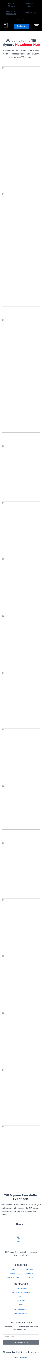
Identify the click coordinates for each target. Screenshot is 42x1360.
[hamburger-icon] (36, 26)
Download (22, 185)
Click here (21, 1224)
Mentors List (30, 13)
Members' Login (30, 5)
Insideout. (25, 1357)
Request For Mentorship (11, 12)
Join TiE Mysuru (11, 5)
